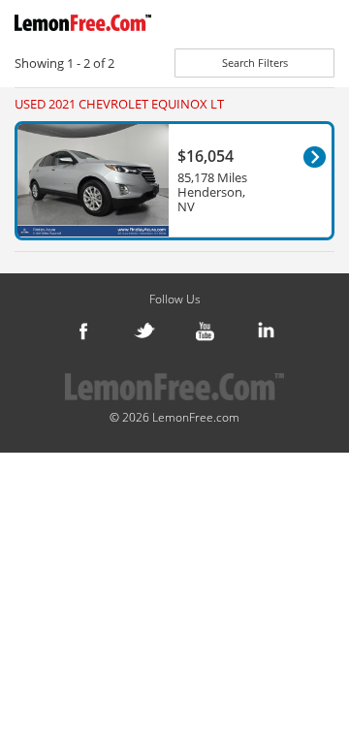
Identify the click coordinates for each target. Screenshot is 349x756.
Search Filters (255, 62)
